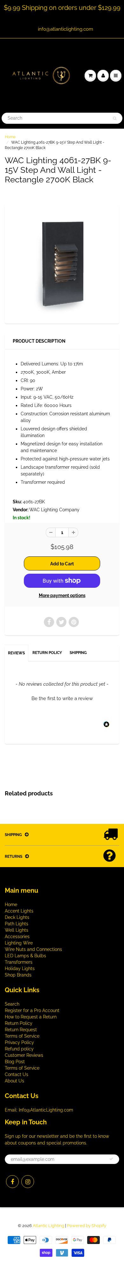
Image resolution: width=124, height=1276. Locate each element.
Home (10, 137)
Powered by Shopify (86, 1225)
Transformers (18, 962)
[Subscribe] (111, 1159)
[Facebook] (12, 1181)
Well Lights (16, 930)
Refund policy (19, 1048)
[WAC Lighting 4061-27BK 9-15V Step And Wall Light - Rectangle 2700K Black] (62, 263)
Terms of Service (22, 1036)
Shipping (78, 652)
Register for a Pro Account (32, 1010)
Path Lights (16, 923)
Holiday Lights (20, 968)
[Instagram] (27, 1181)
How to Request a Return (31, 1016)
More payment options (62, 595)
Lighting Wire (19, 942)
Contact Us (16, 1074)
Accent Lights (19, 910)
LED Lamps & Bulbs (25, 955)
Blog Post (15, 1061)
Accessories (17, 936)
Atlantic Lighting (48, 1225)
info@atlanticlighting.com (65, 29)
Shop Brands (18, 974)
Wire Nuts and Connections (33, 949)
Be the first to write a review (62, 698)
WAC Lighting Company (54, 509)
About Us (14, 1080)
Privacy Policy (19, 1042)
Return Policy (47, 652)
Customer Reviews (24, 1055)
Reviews (16, 653)
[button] (62, 698)
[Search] (115, 118)
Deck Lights (17, 917)
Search (12, 1004)
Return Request (21, 1029)
